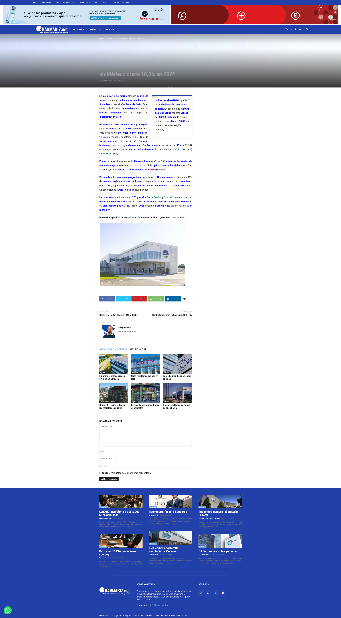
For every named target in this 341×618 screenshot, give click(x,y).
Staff (96, 2)
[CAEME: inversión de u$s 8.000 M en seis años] (121, 502)
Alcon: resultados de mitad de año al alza (176, 406)
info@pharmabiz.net (160, 605)
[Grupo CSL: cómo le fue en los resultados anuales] (113, 393)
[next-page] (105, 413)
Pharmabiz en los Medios (110, 2)
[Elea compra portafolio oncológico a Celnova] (170, 538)
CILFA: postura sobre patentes (218, 551)
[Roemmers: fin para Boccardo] (170, 502)
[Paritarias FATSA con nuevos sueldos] (121, 541)
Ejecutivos (153, 507)
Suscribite (109, 29)
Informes (202, 507)
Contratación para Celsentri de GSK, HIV (172, 315)
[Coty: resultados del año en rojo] (145, 364)
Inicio (101, 38)
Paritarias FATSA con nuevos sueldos (117, 552)
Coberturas (93, 29)
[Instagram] (287, 29)
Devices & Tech (111, 38)
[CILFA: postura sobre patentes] (220, 541)
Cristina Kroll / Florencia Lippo (209, 518)
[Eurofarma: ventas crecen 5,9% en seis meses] (113, 364)
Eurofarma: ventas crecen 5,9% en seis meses (112, 377)
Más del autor (138, 349)
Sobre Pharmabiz (86, 2)
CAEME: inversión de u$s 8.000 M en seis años (119, 513)
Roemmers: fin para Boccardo (168, 512)
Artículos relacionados (113, 349)
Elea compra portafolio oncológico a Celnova (163, 549)
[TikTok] (295, 29)
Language (125, 2)
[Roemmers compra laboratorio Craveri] (220, 502)
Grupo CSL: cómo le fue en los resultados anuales (112, 406)
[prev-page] (101, 413)
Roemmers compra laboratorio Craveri (218, 513)
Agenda (102, 373)
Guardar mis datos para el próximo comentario (126, 473)
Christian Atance (105, 518)
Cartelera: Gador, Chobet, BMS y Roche (118, 315)
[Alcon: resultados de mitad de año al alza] (177, 393)
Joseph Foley (107, 80)
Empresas (135, 373)
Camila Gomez (104, 558)
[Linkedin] (291, 29)
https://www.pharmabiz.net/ (127, 331)
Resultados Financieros (108, 402)
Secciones (77, 29)
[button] (307, 29)
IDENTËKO (184, 615)
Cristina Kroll (153, 515)
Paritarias (103, 547)
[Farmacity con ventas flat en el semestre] (145, 393)
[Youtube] (300, 29)
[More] (184, 298)
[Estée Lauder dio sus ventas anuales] (177, 364)
